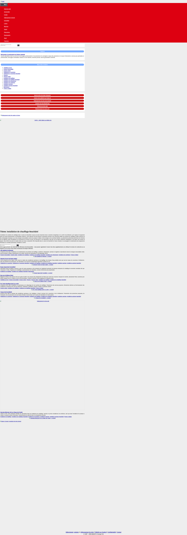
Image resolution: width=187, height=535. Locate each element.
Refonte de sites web (42, 106)
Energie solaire (7, 71)
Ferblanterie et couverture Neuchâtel (12, 73)
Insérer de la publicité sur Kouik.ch (42, 98)
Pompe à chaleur (7, 88)
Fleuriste (6, 75)
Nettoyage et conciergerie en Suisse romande (13, 54)
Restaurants (7, 35)
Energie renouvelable (8, 69)
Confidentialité (112, 532)
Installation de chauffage (9, 78)
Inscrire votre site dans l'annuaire (42, 95)
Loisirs (5, 23)
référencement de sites (87, 532)
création (76, 532)
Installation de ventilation (9, 82)
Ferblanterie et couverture (9, 72)
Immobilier (6, 21)
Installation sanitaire (8, 84)
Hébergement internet (9, 18)
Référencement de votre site (42, 109)
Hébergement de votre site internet (42, 101)
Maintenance (6, 87)
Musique (6, 26)
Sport (5, 38)
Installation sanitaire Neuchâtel (11, 85)
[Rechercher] (18, 45)
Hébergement (69, 532)
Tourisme (6, 41)
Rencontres (7, 32)
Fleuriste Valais (7, 76)
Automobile (7, 12)
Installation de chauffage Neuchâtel (12, 79)
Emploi (5, 15)
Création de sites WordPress (42, 103)
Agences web (7, 9)
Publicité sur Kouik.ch (101, 532)
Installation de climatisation (10, 81)
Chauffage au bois (8, 68)
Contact (119, 532)
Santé (5, 29)
